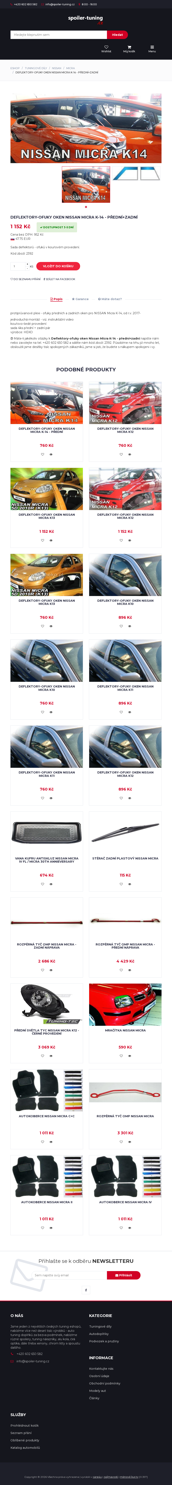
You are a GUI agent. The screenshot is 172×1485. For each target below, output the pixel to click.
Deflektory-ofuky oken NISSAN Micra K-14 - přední (47, 430)
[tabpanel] (86, 184)
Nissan (56, 68)
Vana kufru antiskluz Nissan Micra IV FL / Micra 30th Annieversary (46, 860)
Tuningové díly (36, 68)
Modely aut (97, 1391)
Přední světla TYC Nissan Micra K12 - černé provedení (46, 1031)
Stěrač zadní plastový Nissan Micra (125, 858)
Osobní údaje (99, 1376)
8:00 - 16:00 (89, 4)
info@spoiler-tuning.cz (60, 4)
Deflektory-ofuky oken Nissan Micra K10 (125, 602)
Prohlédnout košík (24, 1425)
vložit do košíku (58, 266)
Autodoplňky (99, 1334)
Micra (70, 68)
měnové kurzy (129, 1476)
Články (94, 1398)
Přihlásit (125, 1275)
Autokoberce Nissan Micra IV (125, 1202)
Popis (58, 299)
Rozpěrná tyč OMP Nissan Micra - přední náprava (125, 946)
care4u (97, 1476)
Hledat (117, 35)
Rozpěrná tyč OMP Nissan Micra (125, 1116)
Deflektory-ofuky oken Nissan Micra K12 (125, 430)
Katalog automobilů (25, 1448)
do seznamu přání (26, 279)
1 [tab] (86, 207)
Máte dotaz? (111, 299)
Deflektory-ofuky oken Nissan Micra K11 (125, 688)
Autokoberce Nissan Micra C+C (47, 1116)
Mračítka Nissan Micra (125, 1030)
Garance (82, 299)
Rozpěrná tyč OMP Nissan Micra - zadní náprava (46, 946)
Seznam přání (20, 1433)
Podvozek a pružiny (104, 1341)
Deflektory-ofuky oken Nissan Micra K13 (47, 516)
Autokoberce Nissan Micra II (46, 1202)
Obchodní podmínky (104, 1383)
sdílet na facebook (60, 279)
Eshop (15, 68)
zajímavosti (111, 1476)
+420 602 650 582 (25, 4)
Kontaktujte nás (101, 1369)
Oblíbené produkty (24, 1440)
